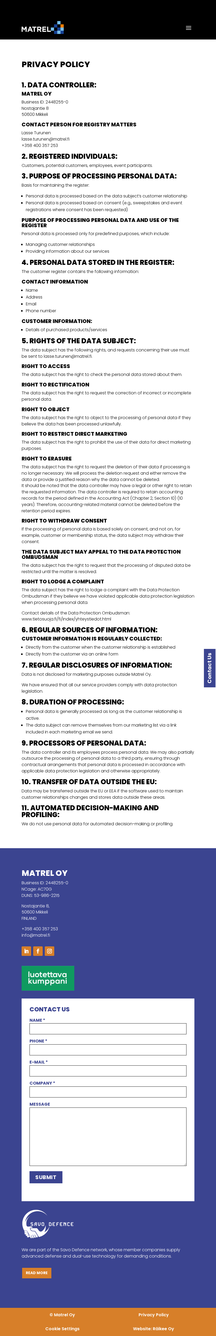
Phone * (38, 1041)
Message (40, 1104)
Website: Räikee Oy (153, 1329)
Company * (42, 1083)
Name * (37, 1020)
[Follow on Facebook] (38, 951)
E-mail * (39, 1062)
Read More (37, 1272)
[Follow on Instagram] (49, 951)
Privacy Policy (154, 1315)
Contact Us (209, 668)
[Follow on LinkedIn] (26, 951)
